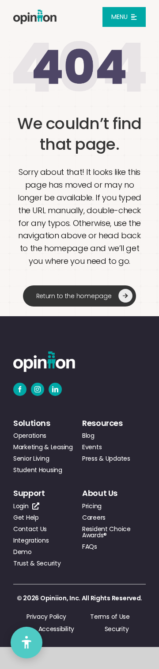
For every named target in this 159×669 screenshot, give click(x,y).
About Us (99, 493)
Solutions (31, 423)
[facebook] (19, 389)
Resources (102, 423)
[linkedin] (55, 389)
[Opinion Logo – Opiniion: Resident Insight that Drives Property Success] (35, 13)
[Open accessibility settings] (26, 642)
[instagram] (37, 389)
